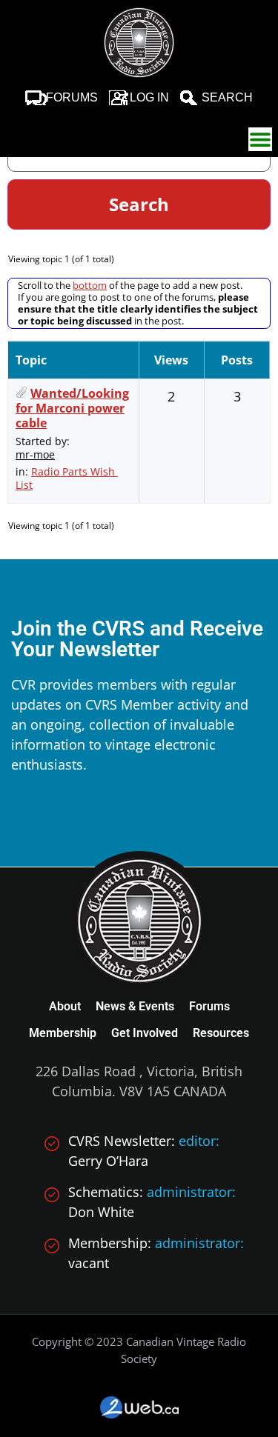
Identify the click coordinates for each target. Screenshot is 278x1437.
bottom (90, 285)
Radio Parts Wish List (67, 478)
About (65, 1006)
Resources (221, 1033)
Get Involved (144, 1033)
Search (227, 97)
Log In (149, 97)
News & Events (135, 1006)
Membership (62, 1033)
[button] (260, 139)
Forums (72, 97)
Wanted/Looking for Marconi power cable (72, 408)
